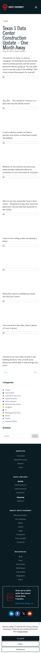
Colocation (10, 392)
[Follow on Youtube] (29, 613)
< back (5, 21)
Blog (20, 556)
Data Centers (20, 51)
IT (6, 410)
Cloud (7, 390)
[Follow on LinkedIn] (11, 613)
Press (20, 560)
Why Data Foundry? (20, 515)
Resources (20, 552)
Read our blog (23, 603)
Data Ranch (21, 492)
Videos (20, 579)
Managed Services (13, 412)
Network (20, 463)
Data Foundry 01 (20, 485)
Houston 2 (20, 501)
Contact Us (20, 542)
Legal (21, 530)
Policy (7, 418)
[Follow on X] (23, 613)
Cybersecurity (11, 398)
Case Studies (20, 572)
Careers (20, 527)
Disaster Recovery (13, 404)
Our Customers (20, 519)
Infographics (20, 576)
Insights (8, 407)
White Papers (20, 568)
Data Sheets (20, 564)
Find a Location (20, 538)
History (20, 523)
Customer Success (13, 395)
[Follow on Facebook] (17, 613)
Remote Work (11, 421)
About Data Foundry (20, 510)
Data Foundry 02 (20, 489)
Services (20, 451)
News (7, 415)
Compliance (20, 534)
